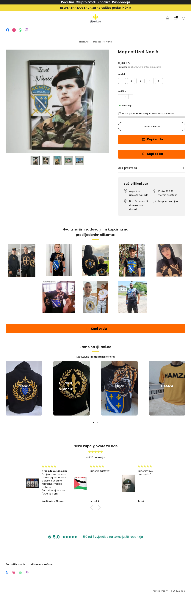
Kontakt (104, 2)
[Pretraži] (183, 18)
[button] (92, 507)
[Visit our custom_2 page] (14, 30)
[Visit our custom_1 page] (7, 30)
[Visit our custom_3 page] (20, 30)
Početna (67, 2)
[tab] (93, 422)
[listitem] (95, 7)
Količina (122, 91)
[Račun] (167, 18)
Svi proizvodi (86, 2)
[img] (95, 452)
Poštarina (122, 67)
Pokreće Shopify (160, 591)
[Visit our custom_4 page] (27, 30)
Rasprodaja (121, 2)
